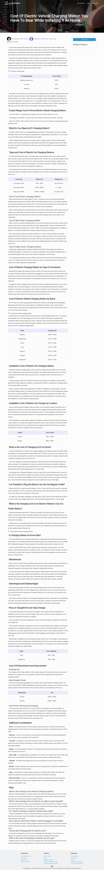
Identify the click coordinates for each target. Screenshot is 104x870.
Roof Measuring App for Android (51, 863)
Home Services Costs (26, 856)
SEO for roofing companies (77, 863)
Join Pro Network (47, 856)
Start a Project (80, 3)
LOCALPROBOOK (14, 3)
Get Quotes (84, 39)
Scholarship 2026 (75, 856)
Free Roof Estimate (25, 861)
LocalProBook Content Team (48, 39)
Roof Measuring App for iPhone (50, 861)
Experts (45, 858)
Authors (72, 859)
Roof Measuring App (48, 859)
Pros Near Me (24, 858)
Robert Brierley (23, 39)
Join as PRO (95, 3)
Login (88, 3)
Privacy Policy (74, 858)
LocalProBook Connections (77, 861)
